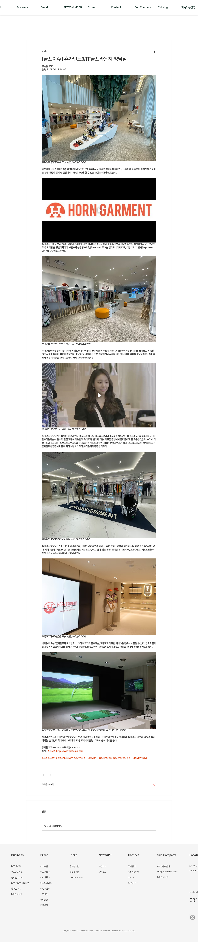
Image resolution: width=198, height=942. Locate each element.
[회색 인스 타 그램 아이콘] (192, 917)
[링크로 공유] (50, 775)
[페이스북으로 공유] (43, 775)
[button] (73, 7)
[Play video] (99, 210)
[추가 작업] (154, 51)
